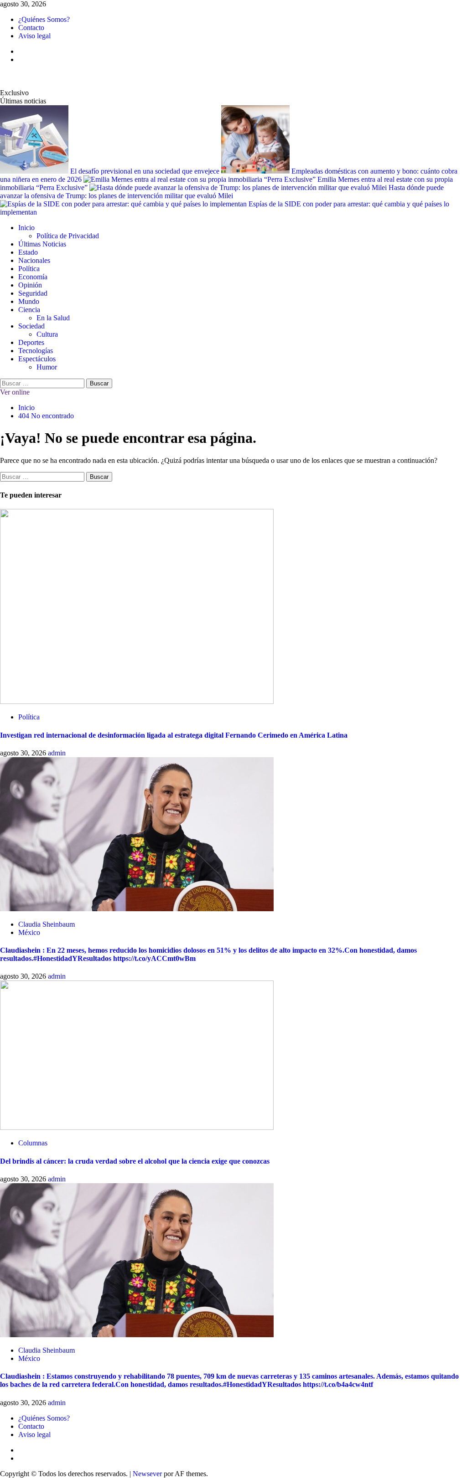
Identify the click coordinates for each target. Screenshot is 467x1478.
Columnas (32, 1143)
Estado (28, 252)
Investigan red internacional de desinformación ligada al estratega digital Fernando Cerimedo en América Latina (174, 735)
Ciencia (29, 309)
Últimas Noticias (42, 244)
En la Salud (53, 318)
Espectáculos (37, 359)
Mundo (28, 301)
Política (29, 268)
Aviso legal (34, 36)
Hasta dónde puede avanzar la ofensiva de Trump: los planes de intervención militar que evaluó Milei (222, 192)
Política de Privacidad (67, 236)
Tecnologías (35, 350)
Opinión (30, 285)
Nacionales (34, 260)
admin (57, 753)
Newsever (147, 1474)
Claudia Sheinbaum (46, 924)
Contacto (31, 27)
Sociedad (31, 326)
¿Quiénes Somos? (44, 19)
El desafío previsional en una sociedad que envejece (145, 171)
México (29, 932)
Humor (46, 367)
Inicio (26, 227)
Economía (32, 277)
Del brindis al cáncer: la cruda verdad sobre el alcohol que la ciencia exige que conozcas (135, 1161)
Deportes (31, 342)
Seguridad (32, 293)
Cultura (47, 334)
